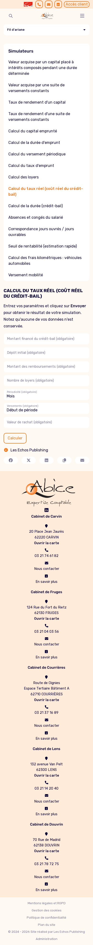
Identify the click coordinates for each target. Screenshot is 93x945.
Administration (46, 939)
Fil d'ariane (16, 29)
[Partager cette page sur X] (28, 460)
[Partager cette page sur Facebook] (11, 460)
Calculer (15, 438)
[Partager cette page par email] (82, 460)
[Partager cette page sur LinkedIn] (46, 460)
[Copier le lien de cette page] (64, 460)
